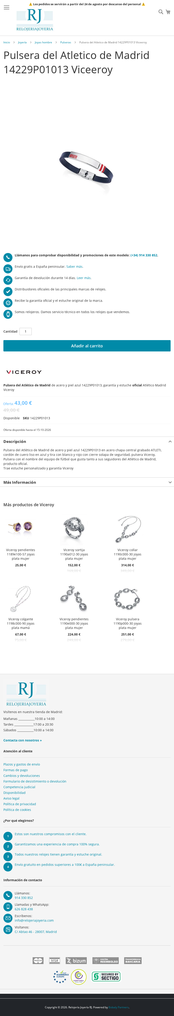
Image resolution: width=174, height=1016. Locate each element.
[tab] (87, 441)
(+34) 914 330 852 (143, 255)
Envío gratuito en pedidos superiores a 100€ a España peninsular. (65, 864)
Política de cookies (17, 809)
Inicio (6, 42)
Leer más (84, 278)
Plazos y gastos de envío (21, 764)
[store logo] (34, 20)
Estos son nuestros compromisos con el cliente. (51, 834)
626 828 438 (24, 909)
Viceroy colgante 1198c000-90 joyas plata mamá (20, 623)
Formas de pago (15, 770)
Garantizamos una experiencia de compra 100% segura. (57, 844)
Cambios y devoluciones (21, 775)
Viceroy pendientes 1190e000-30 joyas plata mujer (74, 623)
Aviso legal (11, 798)
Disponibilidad (14, 792)
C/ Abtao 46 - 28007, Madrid (36, 932)
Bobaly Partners (119, 1007)
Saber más (74, 266)
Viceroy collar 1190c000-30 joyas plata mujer (127, 554)
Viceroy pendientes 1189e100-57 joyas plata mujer (20, 554)
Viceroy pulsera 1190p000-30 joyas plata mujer (128, 623)
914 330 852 (24, 898)
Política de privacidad (19, 804)
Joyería (22, 42)
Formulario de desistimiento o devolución (34, 781)
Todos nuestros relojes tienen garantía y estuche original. (58, 854)
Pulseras (65, 42)
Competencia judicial (19, 787)
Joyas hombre (43, 42)
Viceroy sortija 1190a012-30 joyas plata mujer (74, 554)
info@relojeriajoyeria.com (34, 920)
